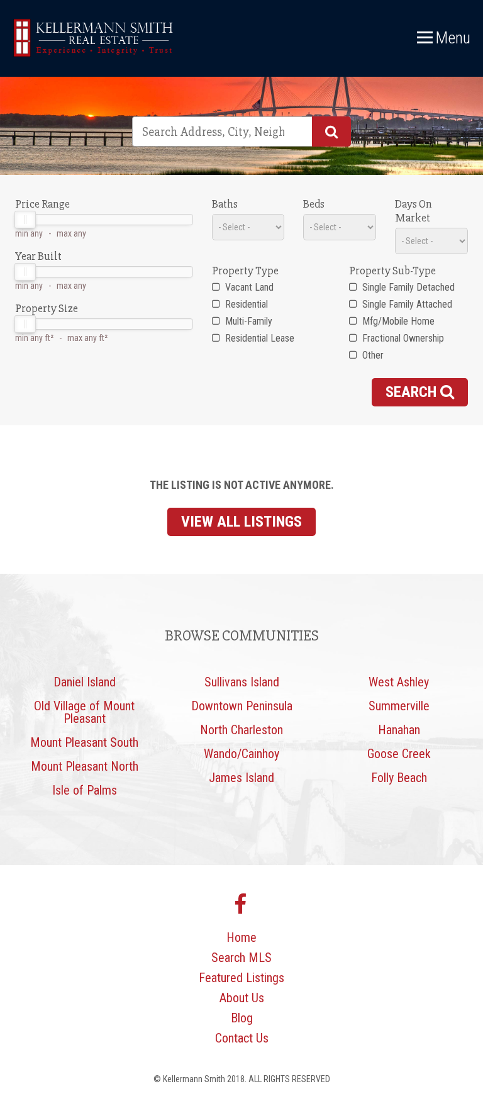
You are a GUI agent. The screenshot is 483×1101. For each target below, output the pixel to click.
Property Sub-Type (392, 270)
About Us (241, 998)
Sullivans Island (241, 682)
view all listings (241, 521)
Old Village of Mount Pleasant (84, 712)
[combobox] (241, 131)
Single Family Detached (407, 287)
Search (413, 392)
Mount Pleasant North (84, 766)
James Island (241, 777)
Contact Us (242, 1038)
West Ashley (399, 682)
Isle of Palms (84, 790)
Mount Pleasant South (84, 742)
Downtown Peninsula (241, 705)
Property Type (245, 270)
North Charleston (241, 729)
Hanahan (399, 729)
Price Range (42, 204)
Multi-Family (247, 321)
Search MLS (241, 957)
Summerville (399, 705)
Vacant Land (248, 287)
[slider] (25, 219)
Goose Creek (399, 753)
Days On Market (413, 211)
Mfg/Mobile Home (397, 321)
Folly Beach (399, 777)
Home (241, 937)
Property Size (46, 308)
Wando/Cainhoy (241, 753)
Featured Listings (241, 977)
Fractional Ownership (402, 338)
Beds (314, 204)
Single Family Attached (406, 304)
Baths (225, 204)
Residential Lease (258, 338)
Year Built (38, 256)
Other (372, 355)
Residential (245, 304)
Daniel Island (84, 682)
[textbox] (214, 131)
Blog (242, 1018)
